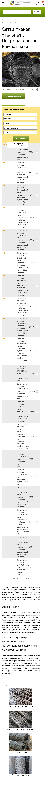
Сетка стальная (21, 20)
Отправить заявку (13, 96)
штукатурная (32, 89)
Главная (4, 20)
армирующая (18, 89)
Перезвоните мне (13, 103)
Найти (37, 11)
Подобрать (21, 139)
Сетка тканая (21, 22)
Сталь (12, 20)
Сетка (12, 22)
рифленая (6, 89)
